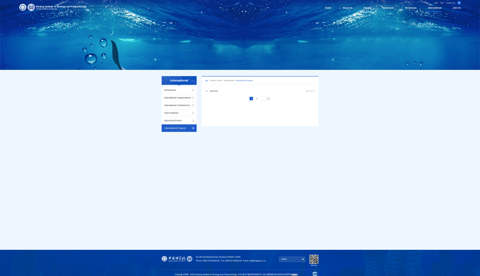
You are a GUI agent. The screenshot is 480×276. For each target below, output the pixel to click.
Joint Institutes (171, 113)
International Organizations (177, 97)
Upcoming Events (173, 120)
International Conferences (177, 105)
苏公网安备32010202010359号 (277, 274)
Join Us (457, 8)
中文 (442, 3)
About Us (347, 8)
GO (268, 99)
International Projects (175, 128)
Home (328, 8)
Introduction (170, 90)
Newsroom (388, 8)
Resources (411, 8)
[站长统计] (294, 274)
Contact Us (450, 3)
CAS (436, 3)
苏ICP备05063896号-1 (252, 274)
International (434, 8)
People (367, 8)
